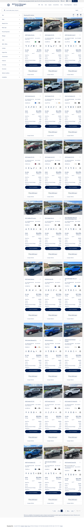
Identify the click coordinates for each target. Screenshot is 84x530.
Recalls (61, 525)
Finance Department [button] (68, 4)
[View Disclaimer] (36, 46)
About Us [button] (75, 4)
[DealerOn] (10, 525)
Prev (58, 510)
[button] (41, 24)
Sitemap (26, 525)
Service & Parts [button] (56, 4)
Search (77, 10)
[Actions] (40, 35)
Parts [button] (61, 4)
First (54, 510)
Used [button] (46, 4)
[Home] (39, 4)
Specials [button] (50, 4)
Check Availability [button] (33, 65)
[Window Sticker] (80, 107)
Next (68, 510)
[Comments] (40, 46)
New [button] (42, 4)
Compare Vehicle (30, 74)
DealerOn (22, 525)
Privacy (29, 525)
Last (72, 510)
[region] (33, 58)
